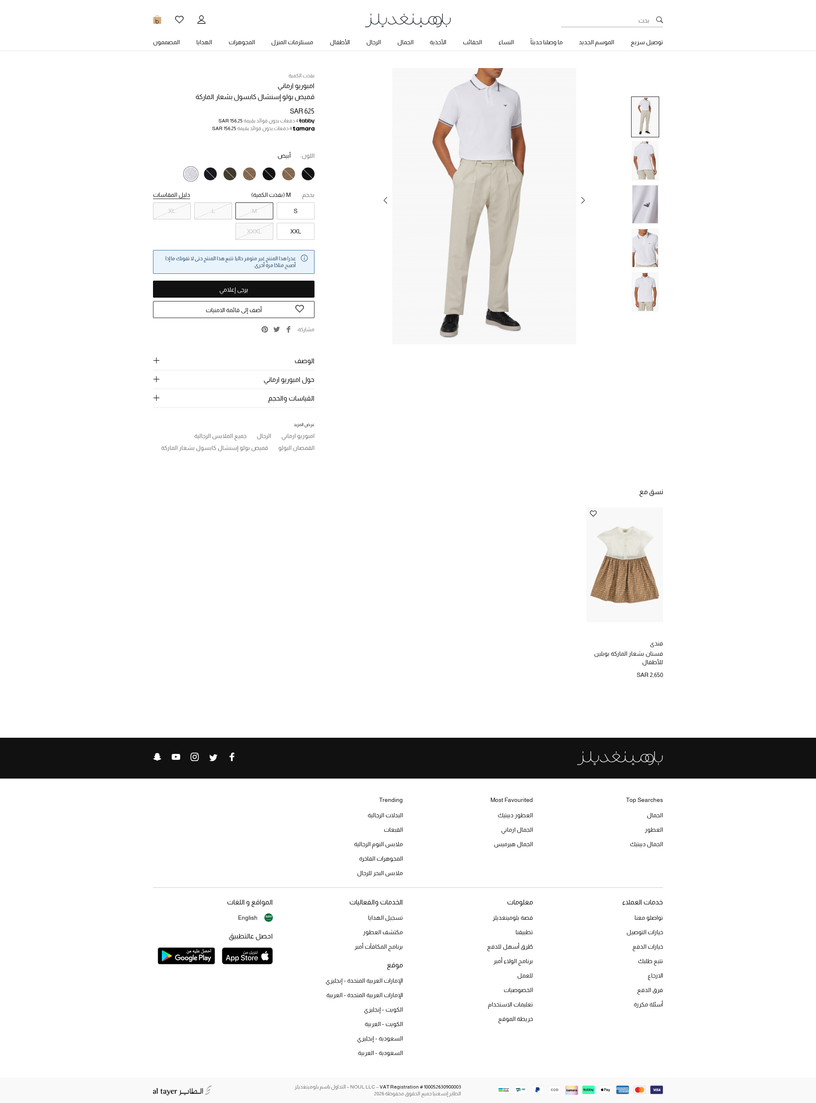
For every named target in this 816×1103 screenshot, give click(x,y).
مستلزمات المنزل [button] (292, 42)
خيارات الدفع (647, 946)
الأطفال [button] (340, 42)
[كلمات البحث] (659, 20)
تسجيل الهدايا (385, 917)
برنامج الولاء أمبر (513, 961)
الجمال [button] (405, 42)
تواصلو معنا (649, 917)
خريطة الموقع (515, 1018)
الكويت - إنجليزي (383, 1009)
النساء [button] (506, 42)
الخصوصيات (518, 989)
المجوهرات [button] (242, 42)
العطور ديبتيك (515, 815)
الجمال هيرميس (513, 844)
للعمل (525, 975)
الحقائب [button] (472, 42)
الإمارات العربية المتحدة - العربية (364, 995)
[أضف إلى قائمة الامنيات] (593, 514)
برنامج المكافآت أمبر (378, 946)
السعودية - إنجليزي (380, 1038)
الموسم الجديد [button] (596, 42)
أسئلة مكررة (648, 1004)
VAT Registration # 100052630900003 (420, 1087)
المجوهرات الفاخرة (381, 858)
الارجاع (655, 975)
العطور (654, 829)
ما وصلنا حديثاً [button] (546, 42)
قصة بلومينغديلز (513, 917)
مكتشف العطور (383, 932)
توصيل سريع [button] (647, 42)
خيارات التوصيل (644, 932)
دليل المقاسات (171, 194)
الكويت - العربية (384, 1024)
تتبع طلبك (650, 961)
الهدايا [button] (204, 42)
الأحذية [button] (438, 42)
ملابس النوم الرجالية (378, 844)
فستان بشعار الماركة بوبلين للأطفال (628, 657)
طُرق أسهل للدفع (510, 946)
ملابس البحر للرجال (380, 873)
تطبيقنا (524, 932)
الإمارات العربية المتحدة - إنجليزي (364, 980)
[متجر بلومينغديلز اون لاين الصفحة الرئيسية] (408, 19)
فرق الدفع (650, 989)
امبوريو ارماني (296, 85)
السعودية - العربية (380, 1052)
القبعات (393, 829)
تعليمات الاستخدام (510, 1004)
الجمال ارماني (517, 829)
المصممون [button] (166, 42)
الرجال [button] (373, 42)
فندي (656, 643)
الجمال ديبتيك (646, 844)
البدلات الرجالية (385, 815)
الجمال (655, 815)
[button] (583, 200)
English (248, 917)
